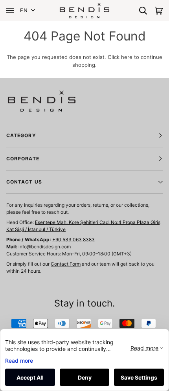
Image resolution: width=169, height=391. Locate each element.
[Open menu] (12, 10)
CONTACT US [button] (24, 182)
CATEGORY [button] (21, 135)
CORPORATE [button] (22, 159)
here (126, 57)
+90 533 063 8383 (73, 239)
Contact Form (66, 264)
